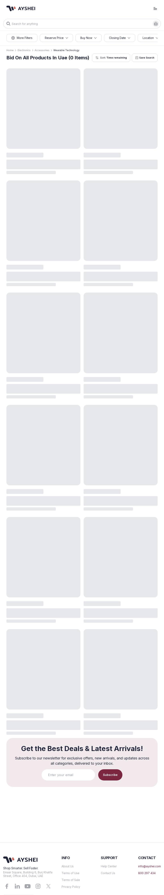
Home (10, 50)
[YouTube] (27, 886)
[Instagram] (38, 886)
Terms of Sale (71, 880)
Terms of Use (70, 873)
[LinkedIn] (17, 886)
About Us (68, 866)
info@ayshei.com (149, 866)
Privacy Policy (71, 886)
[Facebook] (6, 886)
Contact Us (108, 873)
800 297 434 (147, 873)
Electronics (24, 50)
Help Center (109, 866)
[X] (48, 886)
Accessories (42, 50)
